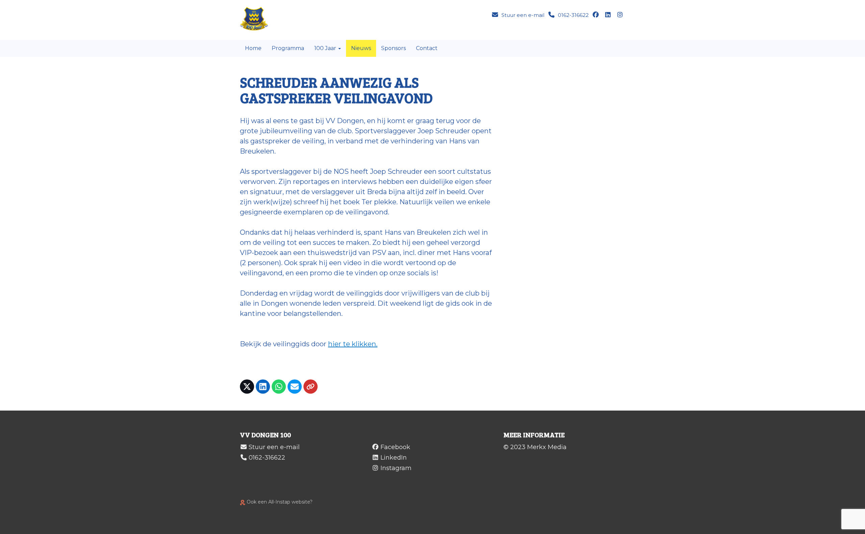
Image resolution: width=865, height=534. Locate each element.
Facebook (395, 447)
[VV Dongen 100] (257, 18)
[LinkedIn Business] (608, 15)
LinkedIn (393, 457)
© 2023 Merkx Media (535, 447)
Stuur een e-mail (274, 447)
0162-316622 (267, 457)
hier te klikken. (352, 344)
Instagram (396, 468)
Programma (288, 48)
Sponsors (393, 48)
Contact (427, 48)
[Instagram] (620, 15)
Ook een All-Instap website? (279, 502)
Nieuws (361, 48)
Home (253, 48)
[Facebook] (596, 15)
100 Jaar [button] (326, 48)
